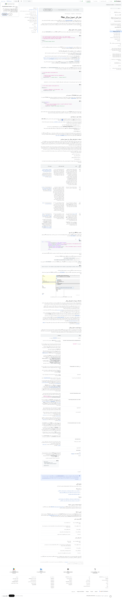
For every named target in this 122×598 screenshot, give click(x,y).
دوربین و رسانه (88, 583)
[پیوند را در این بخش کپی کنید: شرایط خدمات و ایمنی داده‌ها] (68, 504)
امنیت (107, 581)
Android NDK (34, 584)
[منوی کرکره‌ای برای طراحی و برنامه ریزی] (99, 1)
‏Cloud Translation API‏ (62, 9)
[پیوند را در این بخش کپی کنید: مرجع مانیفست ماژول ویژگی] (68, 327)
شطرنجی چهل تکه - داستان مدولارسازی (73, 494)
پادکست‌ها (107, 587)
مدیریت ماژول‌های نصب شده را (73, 320)
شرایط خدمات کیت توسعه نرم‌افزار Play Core (57, 506)
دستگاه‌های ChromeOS (69, 581)
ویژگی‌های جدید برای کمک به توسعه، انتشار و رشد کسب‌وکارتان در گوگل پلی (68, 490)
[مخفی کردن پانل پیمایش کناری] (110, 596)
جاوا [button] (75, 239)
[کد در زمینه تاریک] (79, 35)
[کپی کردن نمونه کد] (80, 35)
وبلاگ (81, 1)
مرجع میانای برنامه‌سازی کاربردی (32, 581)
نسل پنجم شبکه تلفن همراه (87, 586)
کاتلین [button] (79, 239)
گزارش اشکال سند (16, 580)
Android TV (70, 584)
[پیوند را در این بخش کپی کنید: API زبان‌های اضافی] (73, 519)
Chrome (91, 591)
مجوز (102, 595)
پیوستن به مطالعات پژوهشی (14, 583)
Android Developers (78, 13)
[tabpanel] (61, 245)
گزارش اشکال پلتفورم (15, 578)
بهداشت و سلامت (88, 581)
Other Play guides (110, 4)
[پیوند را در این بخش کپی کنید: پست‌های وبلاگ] (75, 488)
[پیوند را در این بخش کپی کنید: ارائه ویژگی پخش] (74, 537)
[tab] (79, 239)
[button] (116, 12)
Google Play (88, 1)
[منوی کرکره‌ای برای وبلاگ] (79, 1)
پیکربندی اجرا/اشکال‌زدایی (56, 121)
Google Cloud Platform (80, 591)
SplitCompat (77, 315)
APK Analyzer (62, 272)
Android (107, 578)
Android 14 (52, 583)
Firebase (87, 591)
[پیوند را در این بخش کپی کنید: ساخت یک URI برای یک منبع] (68, 232)
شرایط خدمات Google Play (54, 515)
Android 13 (52, 584)
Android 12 (52, 586)
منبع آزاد (107, 583)
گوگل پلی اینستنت (74, 213)
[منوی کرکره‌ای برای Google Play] (85, 1)
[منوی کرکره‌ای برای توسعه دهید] (93, 1)
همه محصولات (73, 591)
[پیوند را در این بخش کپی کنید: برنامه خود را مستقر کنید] (70, 116)
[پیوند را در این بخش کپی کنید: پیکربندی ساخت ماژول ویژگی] (68, 29)
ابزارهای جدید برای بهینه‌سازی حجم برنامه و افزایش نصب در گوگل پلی (69, 500)
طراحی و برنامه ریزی (103, 1)
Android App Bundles (68, 20)
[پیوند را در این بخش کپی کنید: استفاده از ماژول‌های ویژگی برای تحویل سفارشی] (59, 139)
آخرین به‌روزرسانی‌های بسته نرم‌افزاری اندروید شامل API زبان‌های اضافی (69, 492)
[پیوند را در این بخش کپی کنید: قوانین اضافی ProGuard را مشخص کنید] (65, 95)
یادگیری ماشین (88, 580)
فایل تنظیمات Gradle (45, 352)
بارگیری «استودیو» (33, 583)
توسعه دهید (95, 1)
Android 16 (52, 580)
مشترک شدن (11, 595)
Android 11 (52, 587)
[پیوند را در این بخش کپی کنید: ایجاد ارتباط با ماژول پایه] (71, 65)
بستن (10, 14)
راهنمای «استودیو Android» (32, 578)
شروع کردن (4, 14)
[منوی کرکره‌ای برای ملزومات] (108, 1)
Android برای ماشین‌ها (69, 583)
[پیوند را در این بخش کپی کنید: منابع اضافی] (75, 484)
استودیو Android (9, 1)
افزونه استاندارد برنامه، (69, 47)
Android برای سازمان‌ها (105, 580)
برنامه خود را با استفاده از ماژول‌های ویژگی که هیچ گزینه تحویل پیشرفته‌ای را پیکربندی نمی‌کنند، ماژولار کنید (46, 170)
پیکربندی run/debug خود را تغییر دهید (61, 135)
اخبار (107, 584)
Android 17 (52, 578)
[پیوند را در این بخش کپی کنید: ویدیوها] (78, 497)
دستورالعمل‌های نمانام (98, 595)
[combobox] (27, 1)
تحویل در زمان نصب (60, 309)
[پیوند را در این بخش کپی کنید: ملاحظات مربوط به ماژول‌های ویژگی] (65, 300)
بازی (89, 578)
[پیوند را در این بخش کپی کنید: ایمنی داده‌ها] (75, 512)
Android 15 (52, 581)
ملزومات (111, 1)
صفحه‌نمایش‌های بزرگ (69, 578)
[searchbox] (115, 8)
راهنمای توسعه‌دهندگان (33, 580)
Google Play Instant (47, 377)
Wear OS (70, 580)
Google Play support (15, 581)
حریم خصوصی (88, 584)
